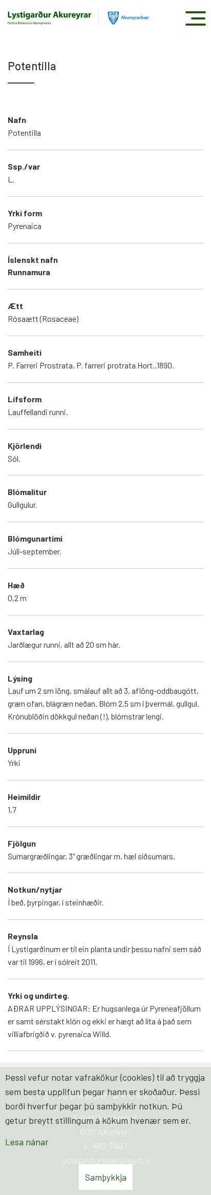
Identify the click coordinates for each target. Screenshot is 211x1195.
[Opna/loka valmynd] (195, 18)
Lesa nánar (27, 1141)
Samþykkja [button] (105, 1177)
